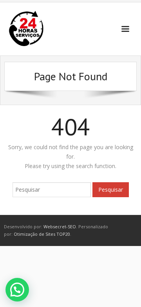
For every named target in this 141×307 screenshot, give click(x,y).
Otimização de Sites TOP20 (42, 234)
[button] (17, 289)
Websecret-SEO (59, 226)
